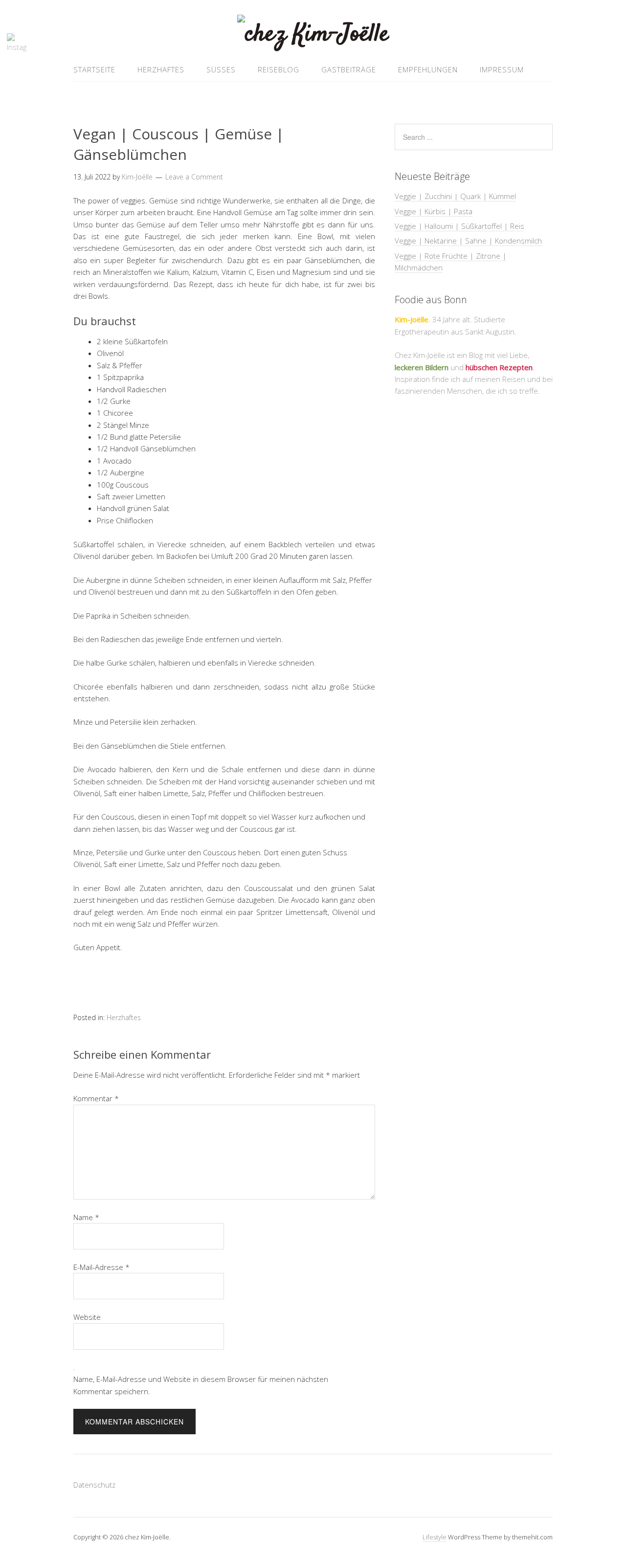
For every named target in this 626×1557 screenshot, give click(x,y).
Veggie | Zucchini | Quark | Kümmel (455, 196)
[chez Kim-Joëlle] (313, 34)
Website (87, 1317)
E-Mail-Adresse (101, 1267)
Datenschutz (94, 1485)
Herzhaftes (160, 69)
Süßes (221, 69)
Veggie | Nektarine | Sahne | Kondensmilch (468, 240)
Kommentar (96, 1098)
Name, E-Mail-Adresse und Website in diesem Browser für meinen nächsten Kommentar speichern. (200, 1385)
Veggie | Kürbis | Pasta (433, 211)
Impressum (502, 69)
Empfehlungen (428, 69)
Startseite (94, 69)
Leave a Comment (194, 176)
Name (86, 1217)
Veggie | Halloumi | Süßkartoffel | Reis (459, 226)
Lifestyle (435, 1537)
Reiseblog (278, 69)
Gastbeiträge (348, 69)
